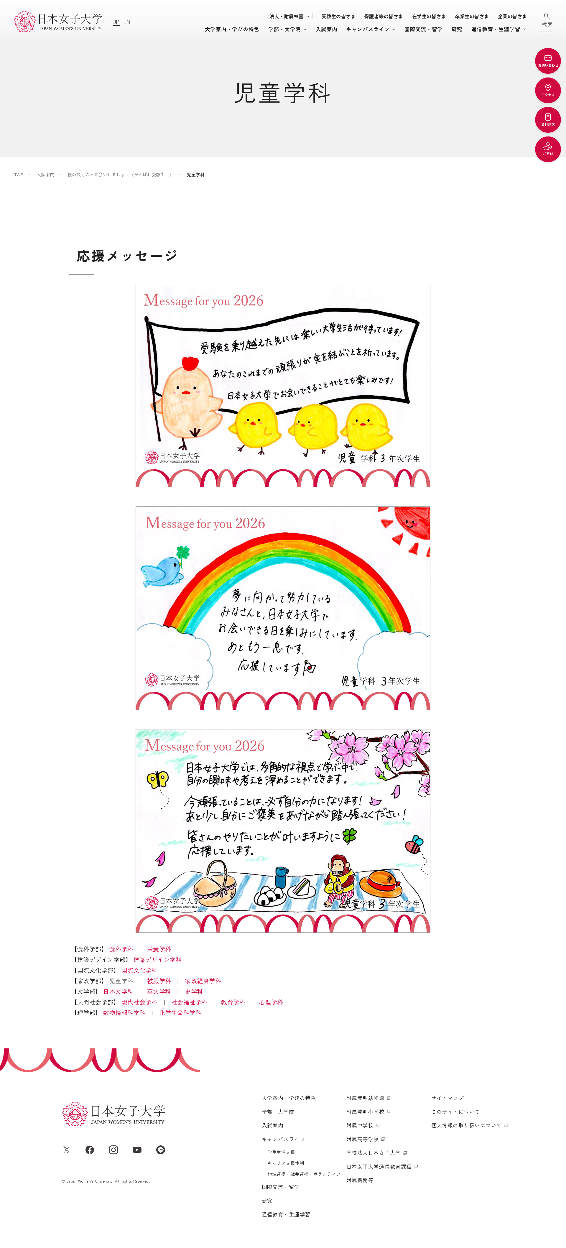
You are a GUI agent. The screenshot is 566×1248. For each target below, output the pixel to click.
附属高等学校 (362, 1139)
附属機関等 (360, 1180)
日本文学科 (118, 991)
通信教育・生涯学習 (495, 29)
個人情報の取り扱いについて (466, 1125)
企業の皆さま (512, 16)
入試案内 (327, 29)
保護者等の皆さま (383, 16)
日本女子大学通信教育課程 (379, 1166)
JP (116, 21)
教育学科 (233, 1002)
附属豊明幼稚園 (365, 1097)
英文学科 (159, 991)
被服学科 (159, 980)
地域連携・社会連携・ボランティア (304, 1174)
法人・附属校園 (286, 16)
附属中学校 (360, 1125)
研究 (457, 29)
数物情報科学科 (124, 1012)
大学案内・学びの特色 (232, 29)
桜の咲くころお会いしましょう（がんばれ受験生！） (121, 174)
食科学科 (121, 949)
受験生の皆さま (339, 16)
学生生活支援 (281, 1152)
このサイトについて (455, 1111)
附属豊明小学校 (365, 1111)
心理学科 (271, 1002)
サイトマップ (447, 1097)
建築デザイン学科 (158, 959)
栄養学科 (159, 949)
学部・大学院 (284, 29)
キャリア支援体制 (286, 1163)
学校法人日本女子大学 (373, 1152)
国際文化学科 (139, 970)
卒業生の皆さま (472, 16)
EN (126, 21)
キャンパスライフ (368, 29)
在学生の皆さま (429, 16)
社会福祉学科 (189, 1002)
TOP (18, 174)
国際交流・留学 (423, 29)
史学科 (194, 991)
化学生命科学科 (180, 1012)
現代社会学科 (139, 1002)
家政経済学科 (203, 980)
